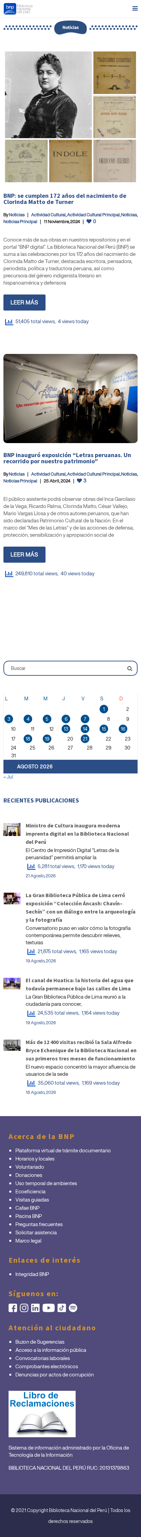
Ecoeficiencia (30, 1191)
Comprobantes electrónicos (46, 1366)
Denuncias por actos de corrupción (54, 1374)
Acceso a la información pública (50, 1350)
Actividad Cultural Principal (93, 214)
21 (85, 738)
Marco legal (28, 1240)
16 (123, 728)
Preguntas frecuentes (39, 1224)
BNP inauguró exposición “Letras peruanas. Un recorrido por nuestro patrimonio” (67, 458)
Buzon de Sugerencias (39, 1341)
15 (104, 728)
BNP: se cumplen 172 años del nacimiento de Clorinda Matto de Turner (64, 199)
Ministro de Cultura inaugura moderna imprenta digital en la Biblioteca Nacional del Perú (77, 833)
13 (66, 728)
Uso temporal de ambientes (46, 1183)
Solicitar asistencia (36, 1232)
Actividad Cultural (48, 214)
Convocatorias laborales (42, 1358)
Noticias (17, 214)
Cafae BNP (27, 1207)
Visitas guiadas (32, 1199)
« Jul (8, 776)
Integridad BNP (32, 1274)
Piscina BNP (28, 1216)
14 (85, 728)
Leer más (24, 302)
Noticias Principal (20, 221)
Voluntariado (29, 1166)
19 (47, 738)
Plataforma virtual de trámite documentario (63, 1150)
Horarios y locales (34, 1158)
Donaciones (28, 1175)
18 (28, 738)
